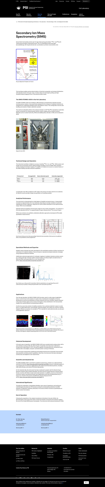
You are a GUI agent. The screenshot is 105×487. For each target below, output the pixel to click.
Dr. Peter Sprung (20, 419)
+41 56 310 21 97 (45, 424)
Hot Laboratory (84, 8)
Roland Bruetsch (45, 419)
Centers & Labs (23, 1)
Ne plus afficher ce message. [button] (82, 26)
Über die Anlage (50, 21)
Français (78, 1)
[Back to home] (29, 7)
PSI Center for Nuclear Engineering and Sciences (28, 21)
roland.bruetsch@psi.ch (47, 423)
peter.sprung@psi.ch (21, 423)
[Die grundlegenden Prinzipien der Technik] (27, 64)
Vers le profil (19, 427)
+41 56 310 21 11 (67, 467)
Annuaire (66, 471)
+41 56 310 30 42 (20, 424)
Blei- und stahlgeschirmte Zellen (61, 21)
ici (62, 483)
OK (86, 482)
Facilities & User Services (34, 1)
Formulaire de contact (69, 469)
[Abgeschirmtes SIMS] (37, 133)
